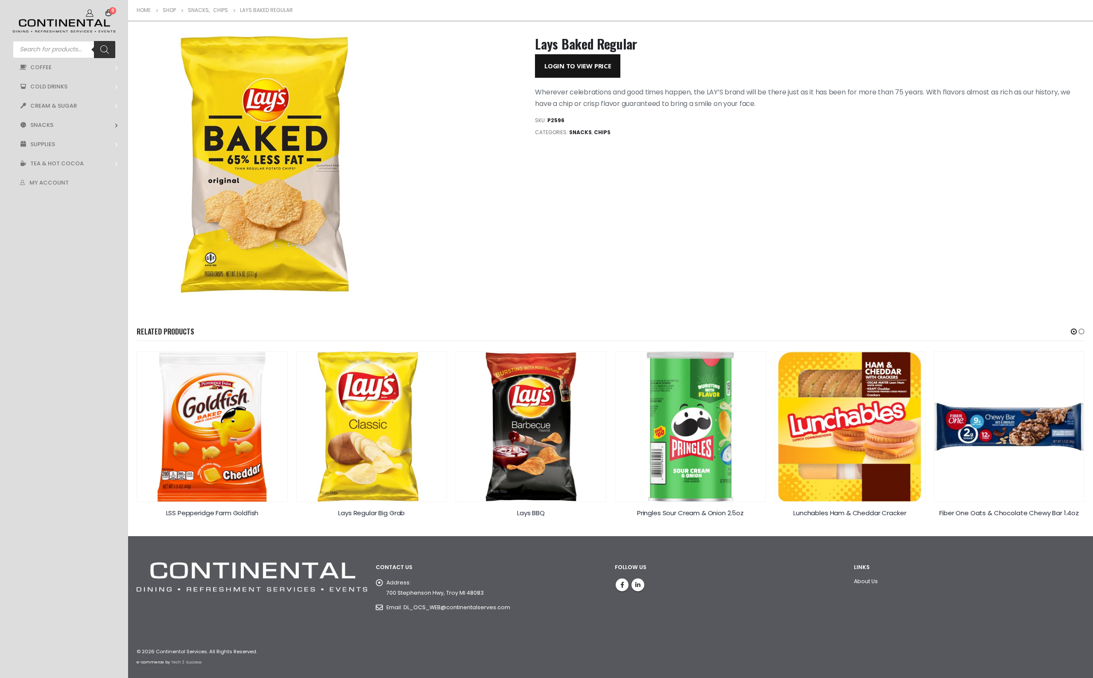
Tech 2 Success (186, 662)
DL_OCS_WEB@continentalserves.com (456, 607)
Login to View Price (577, 66)
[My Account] (89, 13)
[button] (1074, 331)
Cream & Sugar (53, 106)
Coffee (41, 67)
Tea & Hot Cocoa (57, 163)
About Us (866, 581)
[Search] (104, 49)
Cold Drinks (48, 86)
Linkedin (637, 584)
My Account (49, 183)
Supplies (42, 144)
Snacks (41, 125)
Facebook (622, 584)
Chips (602, 132)
